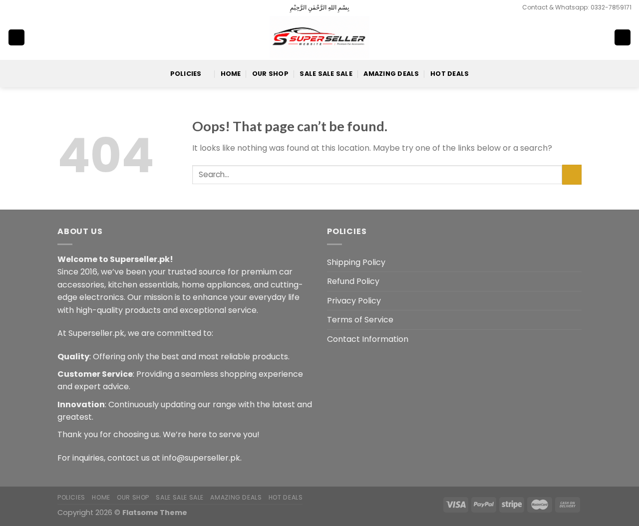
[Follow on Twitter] (31, 7)
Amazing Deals (391, 73)
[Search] (590, 37)
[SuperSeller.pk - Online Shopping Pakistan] (319, 37)
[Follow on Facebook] (12, 7)
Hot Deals (449, 73)
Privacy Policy (354, 300)
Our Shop (270, 73)
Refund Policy (353, 281)
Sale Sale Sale (326, 73)
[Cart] (623, 37)
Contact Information (367, 339)
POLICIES (186, 73)
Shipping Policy (356, 262)
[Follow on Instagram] (22, 7)
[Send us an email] (41, 7)
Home (231, 73)
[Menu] (16, 37)
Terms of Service (360, 319)
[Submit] (572, 174)
